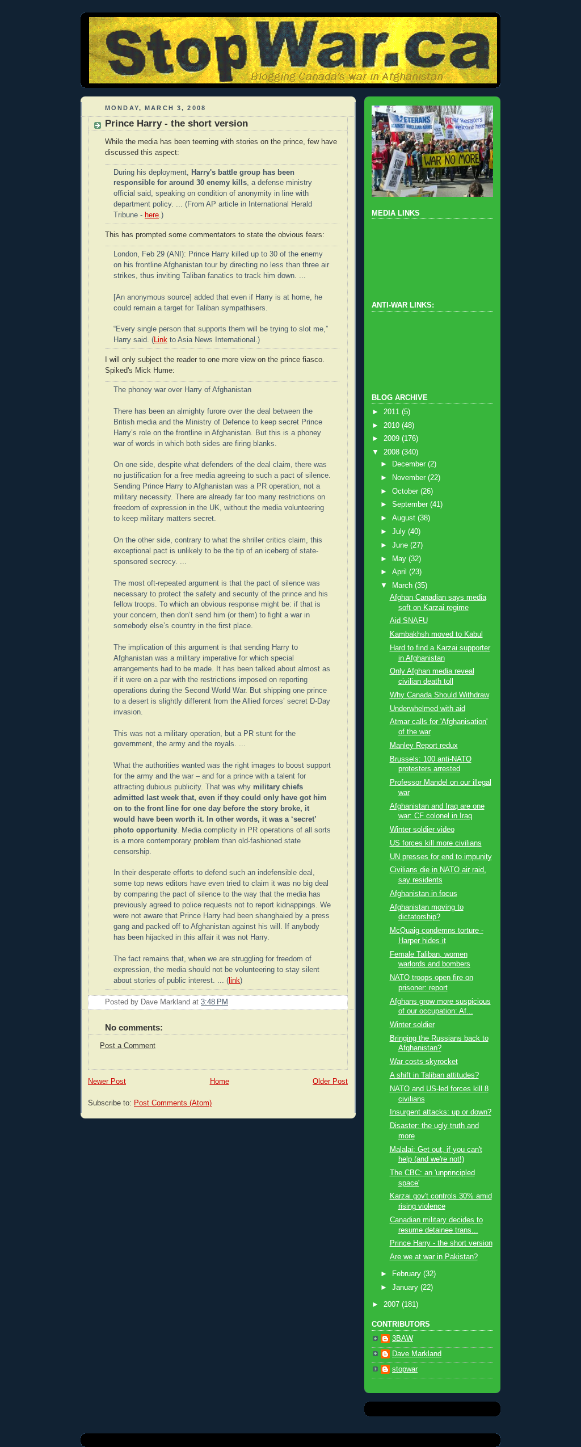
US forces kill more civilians (436, 843)
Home (219, 1082)
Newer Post (107, 1082)
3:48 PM (214, 1002)
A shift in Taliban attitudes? (434, 1075)
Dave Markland (416, 1354)
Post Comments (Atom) (173, 1103)
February (407, 1274)
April (400, 572)
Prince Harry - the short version (176, 123)
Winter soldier (412, 1025)
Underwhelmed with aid (427, 709)
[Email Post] (231, 1002)
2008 (393, 452)
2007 (393, 1305)
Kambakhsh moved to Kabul (436, 634)
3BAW (402, 1339)
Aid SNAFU (409, 621)
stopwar (405, 1369)
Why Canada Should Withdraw (439, 695)
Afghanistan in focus (423, 894)
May (400, 559)
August (405, 518)
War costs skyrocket (424, 1062)
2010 (393, 426)
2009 (393, 439)
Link (160, 340)
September (411, 504)
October (406, 491)
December (410, 464)
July (400, 532)
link (234, 981)
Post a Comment (127, 1046)
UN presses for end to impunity (441, 857)
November (410, 478)
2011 (393, 412)
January (406, 1288)
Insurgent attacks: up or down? (440, 1112)
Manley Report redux (424, 746)
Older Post (330, 1082)
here (152, 215)
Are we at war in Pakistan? (434, 1257)
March (403, 586)
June (401, 545)
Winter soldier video (422, 830)
